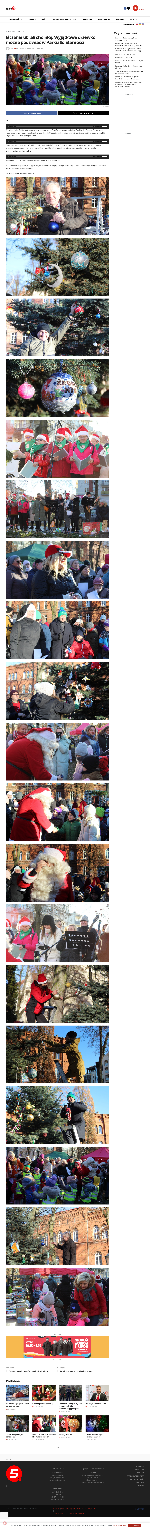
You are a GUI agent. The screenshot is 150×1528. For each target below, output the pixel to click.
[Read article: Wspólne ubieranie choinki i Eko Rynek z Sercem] (44, 1423)
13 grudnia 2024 (24, 48)
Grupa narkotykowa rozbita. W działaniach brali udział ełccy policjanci (128, 44)
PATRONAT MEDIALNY (135, 1476)
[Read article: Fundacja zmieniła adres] (97, 1393)
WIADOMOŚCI (15, 19)
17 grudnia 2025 (92, 1406)
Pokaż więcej (57, 1447)
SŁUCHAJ (141, 10)
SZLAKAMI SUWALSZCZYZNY (65, 19)
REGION (30, 19)
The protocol (81, 1508)
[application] (57, 126)
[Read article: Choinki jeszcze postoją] (44, 1393)
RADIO (132, 19)
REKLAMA (120, 19)
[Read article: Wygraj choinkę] (70, 1423)
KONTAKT (140, 1485)
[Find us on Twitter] (128, 8)
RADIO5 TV (87, 19)
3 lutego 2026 (11, 1409)
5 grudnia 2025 (91, 1440)
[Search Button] (142, 19)
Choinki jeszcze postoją (42, 1403)
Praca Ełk (56, 1508)
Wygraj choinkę (65, 1434)
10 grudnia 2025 (65, 1437)
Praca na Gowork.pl (60, 1513)
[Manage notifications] (5, 1523)
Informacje (38, 48)
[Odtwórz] (9, 126)
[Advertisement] (71, 8)
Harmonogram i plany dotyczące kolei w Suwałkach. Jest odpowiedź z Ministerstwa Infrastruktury (128, 84)
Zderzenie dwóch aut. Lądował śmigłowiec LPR (126, 39)
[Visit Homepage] (11, 8)
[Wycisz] (99, 126)
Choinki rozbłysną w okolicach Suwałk (94, 1435)
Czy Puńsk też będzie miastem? (126, 57)
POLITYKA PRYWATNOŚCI (134, 1479)
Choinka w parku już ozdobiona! (14, 1435)
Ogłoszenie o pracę (68, 1508)
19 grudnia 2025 (65, 1411)
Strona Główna (10, 31)
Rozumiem (135, 1525)
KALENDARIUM (104, 19)
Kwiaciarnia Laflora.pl (76, 1513)
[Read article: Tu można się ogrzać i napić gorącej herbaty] (17, 1393)
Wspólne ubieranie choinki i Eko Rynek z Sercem (44, 1435)
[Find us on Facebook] (125, 8)
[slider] (105, 126)
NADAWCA (140, 1482)
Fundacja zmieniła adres (96, 1403)
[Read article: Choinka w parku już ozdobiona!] (17, 1423)
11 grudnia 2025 (38, 1440)
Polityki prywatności (119, 1525)
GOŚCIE (44, 19)
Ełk (23, 31)
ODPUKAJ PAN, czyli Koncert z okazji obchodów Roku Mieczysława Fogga (128, 50)
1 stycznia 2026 (38, 1406)
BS (15, 48)
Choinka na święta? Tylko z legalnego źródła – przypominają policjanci (70, 1406)
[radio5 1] (57, 1347)
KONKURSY (140, 1466)
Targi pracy (92, 1508)
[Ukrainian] (140, 24)
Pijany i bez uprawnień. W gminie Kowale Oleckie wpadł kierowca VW (127, 78)
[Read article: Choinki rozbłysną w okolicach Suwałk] (97, 1423)
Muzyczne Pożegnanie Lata (125, 54)
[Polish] (137, 24)
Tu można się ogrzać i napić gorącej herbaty (17, 1404)
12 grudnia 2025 (12, 1440)
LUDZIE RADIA (139, 1470)
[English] (143, 24)
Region (19, 31)
